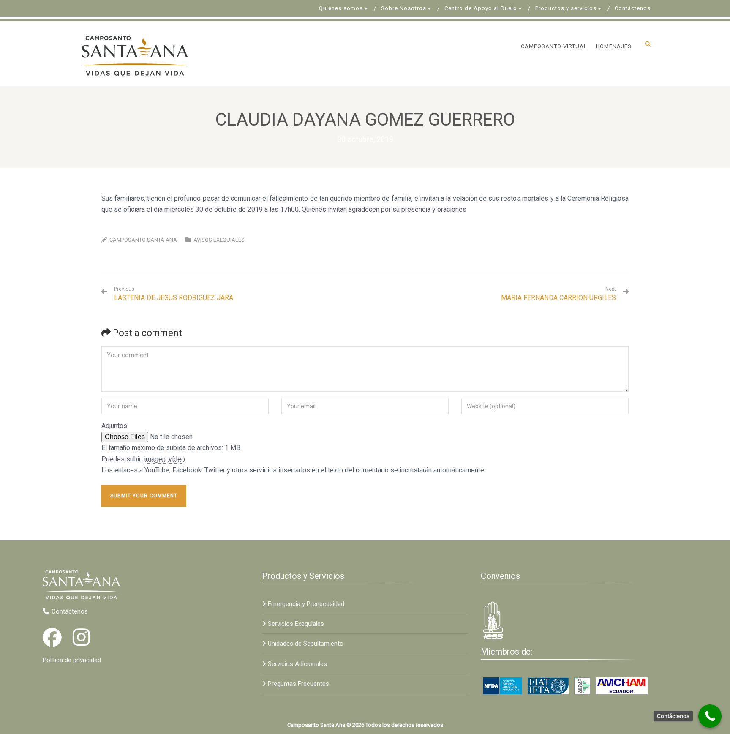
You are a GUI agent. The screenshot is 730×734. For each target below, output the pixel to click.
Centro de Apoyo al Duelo (480, 8)
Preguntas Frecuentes (298, 684)
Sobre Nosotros (403, 8)
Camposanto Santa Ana (143, 240)
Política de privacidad (72, 660)
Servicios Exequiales (296, 624)
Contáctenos (633, 8)
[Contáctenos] (710, 716)
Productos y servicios (566, 8)
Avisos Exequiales (219, 240)
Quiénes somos (341, 8)
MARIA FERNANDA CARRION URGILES (558, 298)
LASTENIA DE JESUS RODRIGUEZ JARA (173, 294)
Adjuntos (114, 426)
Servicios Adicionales (297, 664)
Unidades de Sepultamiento (305, 643)
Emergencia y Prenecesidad (306, 604)
